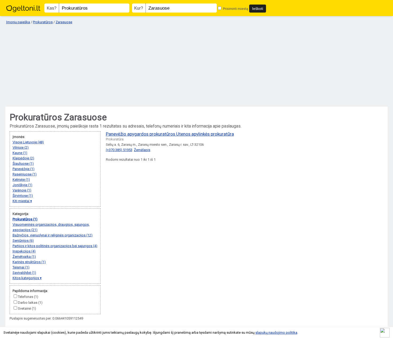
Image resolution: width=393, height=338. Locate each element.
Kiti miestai (21, 201)
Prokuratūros (43, 22)
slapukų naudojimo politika (276, 333)
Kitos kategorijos (26, 278)
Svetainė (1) (27, 308)
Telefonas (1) (28, 297)
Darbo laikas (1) (30, 303)
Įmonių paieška (18, 22)
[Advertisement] (196, 65)
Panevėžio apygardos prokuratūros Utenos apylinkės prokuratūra (170, 134)
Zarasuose (64, 22)
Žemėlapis (142, 150)
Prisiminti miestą (235, 9)
